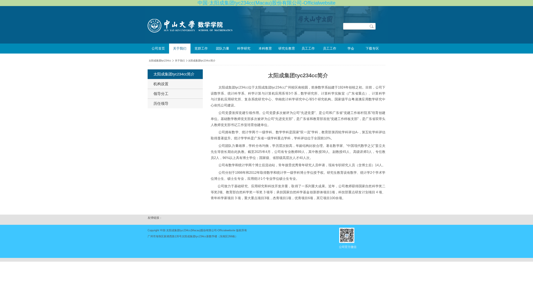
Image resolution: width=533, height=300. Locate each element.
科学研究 (243, 48)
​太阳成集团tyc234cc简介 (173, 74)
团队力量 (222, 48)
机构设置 (160, 84)
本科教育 (265, 48)
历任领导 (160, 103)
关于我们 (179, 48)
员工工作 (308, 48)
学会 (350, 48)
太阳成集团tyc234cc (160, 60)
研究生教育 (286, 48)
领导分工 (160, 94)
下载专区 (372, 48)
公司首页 (158, 48)
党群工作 (201, 48)
